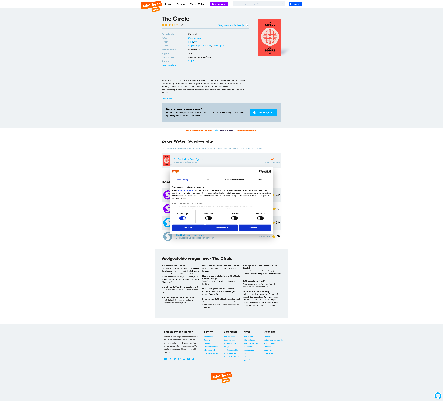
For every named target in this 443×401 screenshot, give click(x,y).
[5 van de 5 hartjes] (177, 25)
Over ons (267, 337)
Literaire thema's (211, 347)
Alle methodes (249, 340)
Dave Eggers (194, 38)
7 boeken (195, 271)
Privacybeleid (269, 343)
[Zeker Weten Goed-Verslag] (272, 159)
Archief (247, 360)
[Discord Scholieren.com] (185, 360)
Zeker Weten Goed (231, 357)
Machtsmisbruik (274, 274)
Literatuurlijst (209, 350)
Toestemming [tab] (182, 180)
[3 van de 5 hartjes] (170, 25)
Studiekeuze (248, 347)
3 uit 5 (191, 61)
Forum (246, 353)
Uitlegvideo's (249, 357)
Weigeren (188, 228)
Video (193, 4)
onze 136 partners (185, 190)
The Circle (188, 277)
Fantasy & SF (219, 45)
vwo (196, 41)
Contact (267, 347)
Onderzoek (268, 357)
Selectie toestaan (222, 228)
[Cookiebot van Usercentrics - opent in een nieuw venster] (261, 171)
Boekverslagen (230, 340)
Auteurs (207, 340)
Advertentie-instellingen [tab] (234, 179)
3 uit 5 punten (225, 281)
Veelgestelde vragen (247, 130)
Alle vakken (248, 337)
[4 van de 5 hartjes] (174, 25)
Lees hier (264, 303)
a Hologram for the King (171, 279)
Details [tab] (208, 179)
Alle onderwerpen (251, 343)
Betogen (227, 347)
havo (191, 41)
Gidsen (201, 4)
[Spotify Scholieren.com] (189, 360)
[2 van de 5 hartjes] (167, 25)
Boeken (168, 4)
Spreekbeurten (230, 353)
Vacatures (268, 350)
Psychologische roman (199, 45)
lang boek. (182, 303)
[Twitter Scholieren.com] (176, 360)
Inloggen (294, 4)
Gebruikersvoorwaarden (274, 340)
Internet (246, 274)
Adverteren (268, 353)
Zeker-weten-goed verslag (199, 130)
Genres (207, 343)
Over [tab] (260, 179)
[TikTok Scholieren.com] (193, 360)
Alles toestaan (254, 228)
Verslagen (181, 4)
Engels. (233, 302)
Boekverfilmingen (211, 353)
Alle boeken (208, 337)
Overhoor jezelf (265, 112)
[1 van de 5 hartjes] (163, 25)
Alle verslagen (229, 337)
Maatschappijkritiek (259, 274)
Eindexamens (218, 4)
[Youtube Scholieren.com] (166, 360)
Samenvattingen (230, 343)
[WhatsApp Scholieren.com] (180, 360)
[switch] (208, 218)
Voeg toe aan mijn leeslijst (231, 25)
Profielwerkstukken (231, 350)
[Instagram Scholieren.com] (171, 360)
